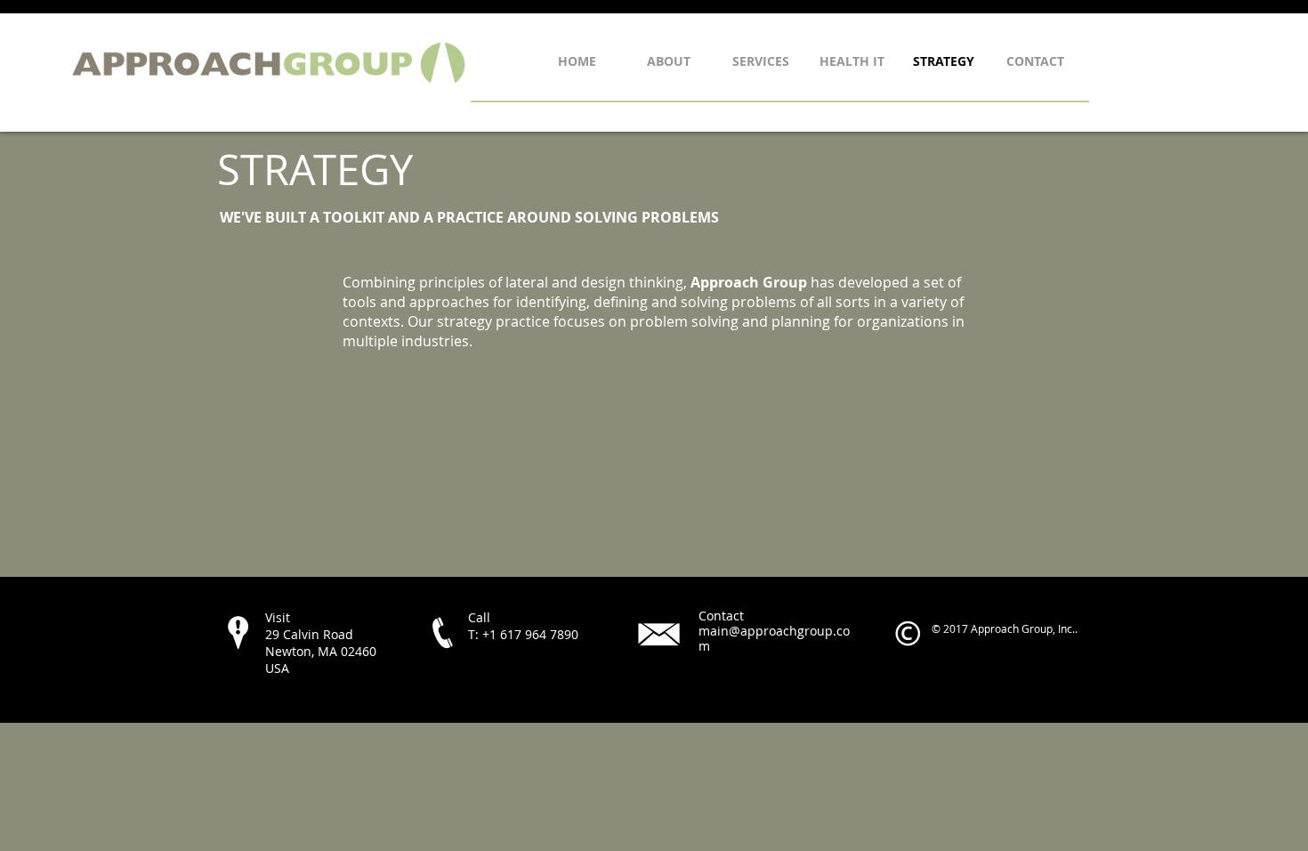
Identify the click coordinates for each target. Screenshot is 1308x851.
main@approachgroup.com (774, 638)
